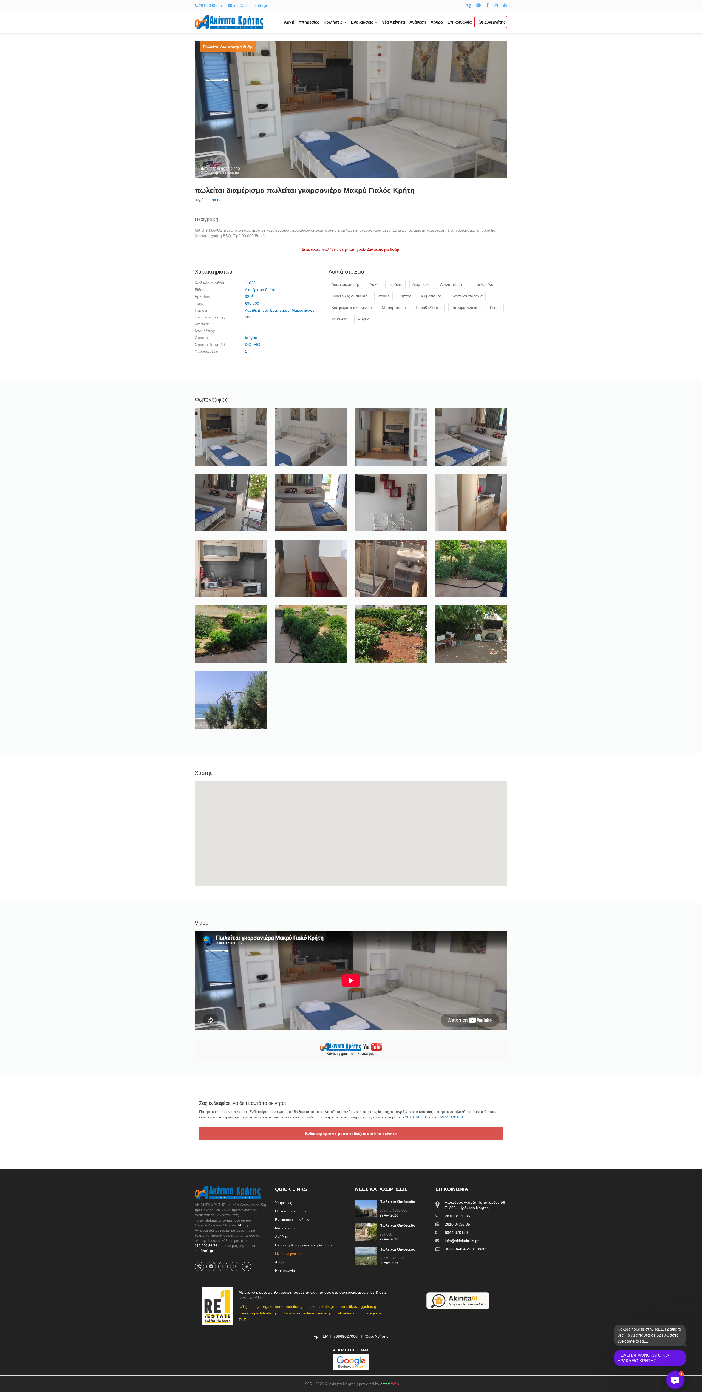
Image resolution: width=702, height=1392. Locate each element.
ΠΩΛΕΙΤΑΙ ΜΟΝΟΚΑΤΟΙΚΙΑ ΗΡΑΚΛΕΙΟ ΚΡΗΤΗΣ (643, 1358)
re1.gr (244, 1306)
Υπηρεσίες (309, 22)
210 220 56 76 (206, 1246)
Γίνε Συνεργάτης (490, 22)
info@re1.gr (204, 1251)
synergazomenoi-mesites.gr (280, 1306)
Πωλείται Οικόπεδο (397, 1201)
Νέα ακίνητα (285, 1228)
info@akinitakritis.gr (249, 5)
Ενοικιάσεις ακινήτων (292, 1220)
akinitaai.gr (347, 1313)
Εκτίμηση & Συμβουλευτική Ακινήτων (304, 1245)
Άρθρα (437, 22)
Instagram (372, 1313)
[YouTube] (505, 5)
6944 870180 (451, 1117)
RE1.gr (243, 1225)
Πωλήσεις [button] (334, 22)
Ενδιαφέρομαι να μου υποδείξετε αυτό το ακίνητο (351, 1133)
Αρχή (289, 22)
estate (389, 1384)
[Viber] (468, 5)
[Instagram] (496, 5)
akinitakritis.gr (322, 1306)
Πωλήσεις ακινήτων (290, 1211)
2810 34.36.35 (457, 1216)
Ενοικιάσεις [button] (362, 22)
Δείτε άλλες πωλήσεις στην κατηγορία (351, 249)
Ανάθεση (417, 22)
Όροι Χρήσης (377, 1336)
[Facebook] (487, 5)
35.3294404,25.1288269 (466, 1249)
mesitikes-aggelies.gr (359, 1306)
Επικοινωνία (460, 22)
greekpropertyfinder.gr (258, 1313)
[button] (675, 1380)
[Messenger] (478, 5)
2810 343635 (210, 5)
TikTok (244, 1319)
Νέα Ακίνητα (393, 22)
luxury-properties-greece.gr (307, 1313)
